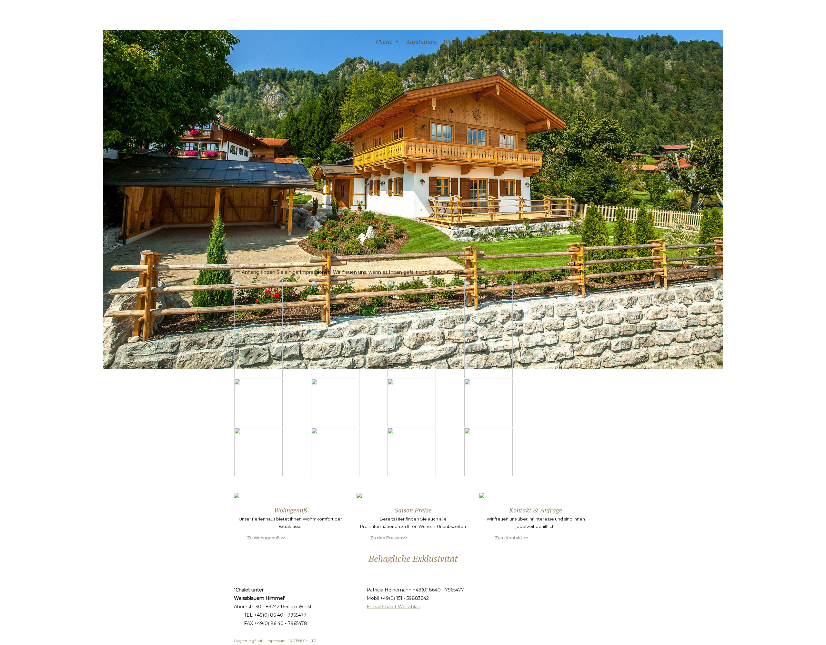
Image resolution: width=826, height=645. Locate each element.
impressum (277, 641)
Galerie (489, 41)
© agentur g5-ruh (249, 641)
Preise (511, 41)
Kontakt (543, 41)
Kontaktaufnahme (486, 272)
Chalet (384, 41)
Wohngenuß (458, 41)
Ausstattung (421, 41)
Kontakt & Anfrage (535, 510)
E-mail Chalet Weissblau (393, 607)
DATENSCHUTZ (302, 641)
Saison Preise (413, 510)
